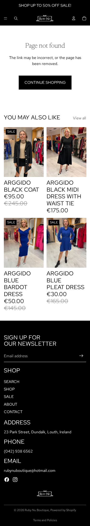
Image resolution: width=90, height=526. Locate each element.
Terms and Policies (45, 520)
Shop (9, 389)
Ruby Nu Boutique (37, 510)
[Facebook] (7, 479)
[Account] (73, 18)
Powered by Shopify (63, 510)
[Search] (16, 18)
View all (79, 118)
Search (11, 381)
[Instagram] (15, 479)
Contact (13, 411)
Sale (9, 396)
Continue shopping (45, 82)
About (10, 404)
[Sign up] (81, 356)
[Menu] (5, 18)
